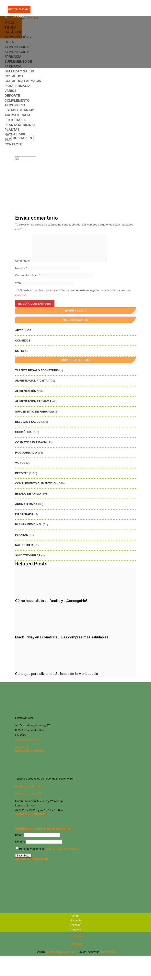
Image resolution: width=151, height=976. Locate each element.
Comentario (23, 260)
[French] (38, 820)
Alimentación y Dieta (31, 380)
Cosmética (14, 76)
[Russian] (43, 820)
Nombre (21, 268)
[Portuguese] (22, 825)
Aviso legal (22, 747)
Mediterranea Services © (61, 951)
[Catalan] (27, 820)
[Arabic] (27, 825)
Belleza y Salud (28, 421)
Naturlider (24, 545)
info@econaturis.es (27, 739)
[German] (32, 820)
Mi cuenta (75, 920)
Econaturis (107, 951)
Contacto (13, 144)
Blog (9, 139)
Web (18, 282)
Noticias (21, 350)
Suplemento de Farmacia (34, 411)
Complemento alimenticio (35, 483)
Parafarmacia (26, 452)
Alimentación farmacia (33, 401)
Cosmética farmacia (31, 442)
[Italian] (17, 825)
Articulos (23, 330)
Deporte (12, 95)
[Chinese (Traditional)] (32, 825)
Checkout (75, 924)
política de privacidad (62, 848)
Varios (11, 90)
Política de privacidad (28, 793)
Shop (75, 915)
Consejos (22, 340)
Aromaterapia (26, 504)
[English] (22, 820)
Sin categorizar (28, 555)
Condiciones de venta (28, 786)
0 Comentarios (84, 47)
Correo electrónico (27, 275)
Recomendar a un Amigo (19, 10)
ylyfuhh (67, 47)
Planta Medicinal (28, 524)
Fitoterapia (24, 514)
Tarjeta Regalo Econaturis (37, 370)
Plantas (12, 129)
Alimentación (25, 391)
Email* (19, 834)
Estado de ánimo (28, 493)
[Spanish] (17, 820)
